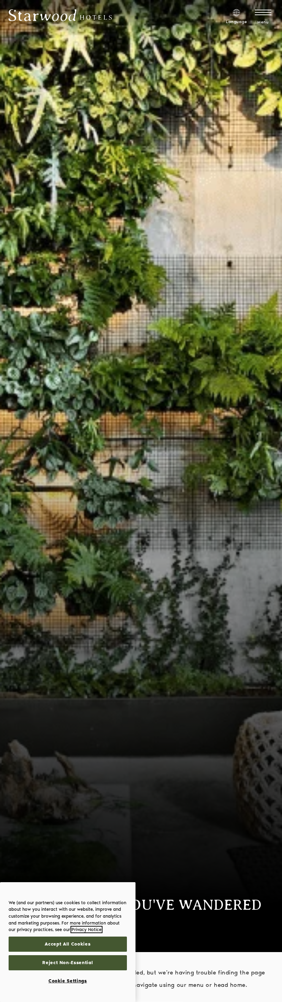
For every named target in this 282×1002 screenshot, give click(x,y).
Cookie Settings (67, 980)
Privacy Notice (86, 929)
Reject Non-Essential (67, 962)
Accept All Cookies (67, 944)
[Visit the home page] (60, 16)
